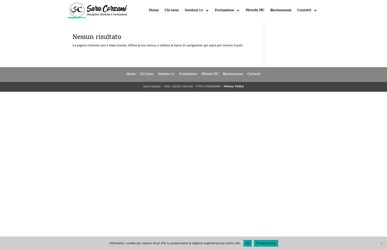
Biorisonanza (280, 10)
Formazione (224, 10)
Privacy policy (266, 243)
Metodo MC (255, 10)
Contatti (304, 10)
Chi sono (172, 10)
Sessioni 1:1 (194, 10)
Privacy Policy (234, 86)
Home (154, 10)
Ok (248, 243)
